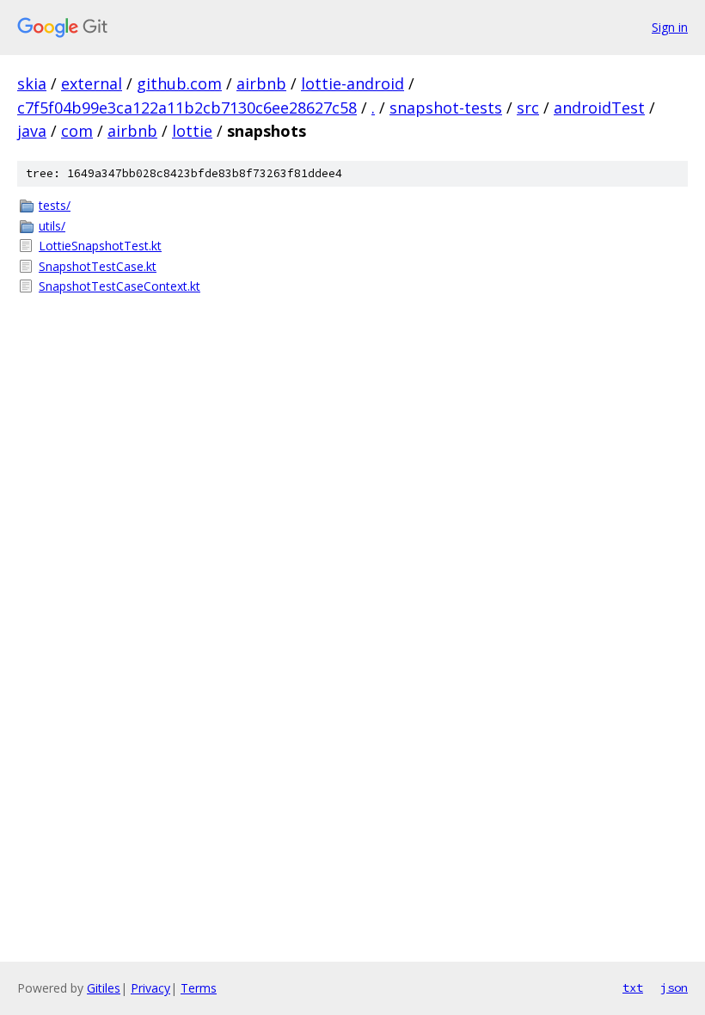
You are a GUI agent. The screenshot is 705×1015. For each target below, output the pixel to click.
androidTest (599, 107)
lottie (192, 130)
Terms (199, 988)
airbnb (261, 83)
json (674, 987)
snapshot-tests (445, 107)
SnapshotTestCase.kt (97, 266)
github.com (179, 83)
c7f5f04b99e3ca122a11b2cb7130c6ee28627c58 (187, 107)
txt (632, 987)
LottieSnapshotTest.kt (100, 245)
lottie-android (352, 83)
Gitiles (103, 988)
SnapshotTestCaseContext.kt (119, 286)
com (77, 130)
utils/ (52, 226)
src (528, 107)
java (31, 130)
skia (31, 83)
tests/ (54, 205)
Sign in (670, 27)
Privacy (150, 988)
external (91, 83)
